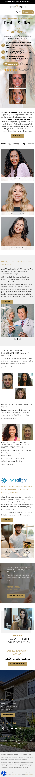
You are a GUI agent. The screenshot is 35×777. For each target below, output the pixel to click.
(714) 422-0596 (7, 710)
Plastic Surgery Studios (29, 774)
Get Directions (8, 715)
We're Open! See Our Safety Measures (17, 2)
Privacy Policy (17, 774)
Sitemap (12, 774)
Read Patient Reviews (17, 664)
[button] (4, 773)
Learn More (7, 301)
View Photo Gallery (16, 596)
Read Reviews (17, 136)
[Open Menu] (3, 12)
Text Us (27, 64)
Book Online (29, 12)
